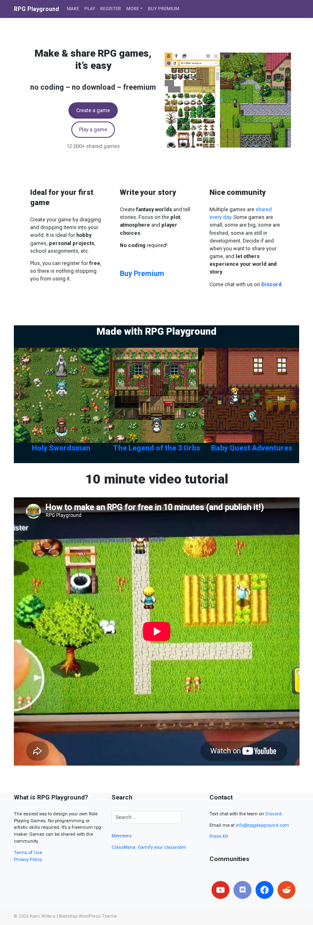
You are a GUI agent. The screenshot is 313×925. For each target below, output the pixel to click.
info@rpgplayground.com (262, 825)
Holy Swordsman (61, 448)
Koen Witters (42, 916)
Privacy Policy (28, 859)
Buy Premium (142, 273)
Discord (273, 814)
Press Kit (218, 836)
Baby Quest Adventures (251, 448)
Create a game (93, 110)
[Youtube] (220, 890)
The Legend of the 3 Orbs (156, 448)
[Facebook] (264, 890)
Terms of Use (28, 852)
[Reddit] (287, 890)
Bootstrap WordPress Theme (88, 916)
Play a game (93, 129)
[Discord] (242, 890)
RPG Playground (36, 9)
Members (122, 836)
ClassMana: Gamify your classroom (149, 847)
